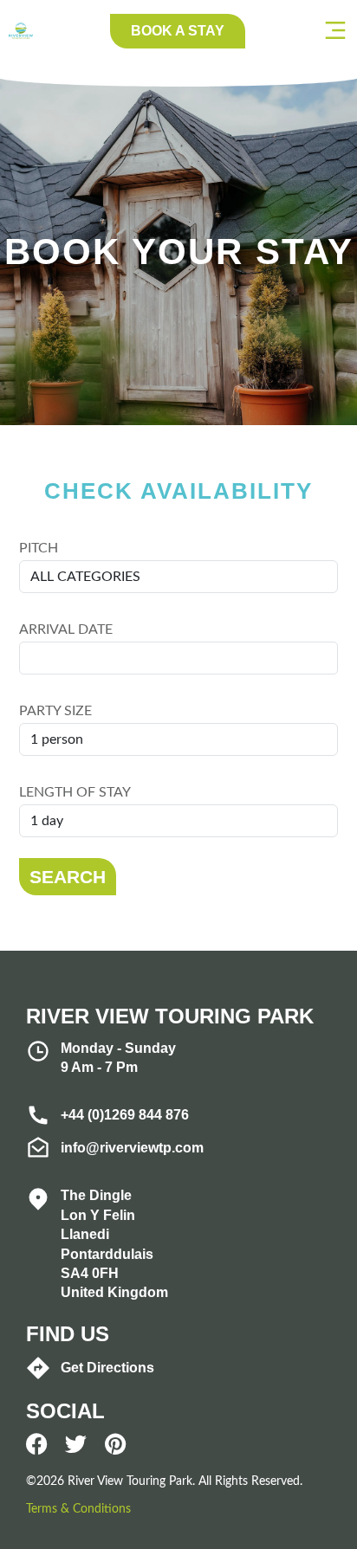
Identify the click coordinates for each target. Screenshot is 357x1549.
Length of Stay (75, 792)
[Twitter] (76, 1444)
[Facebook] (37, 1444)
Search (67, 877)
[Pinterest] (115, 1444)
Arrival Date (66, 629)
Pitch (38, 548)
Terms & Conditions (78, 1509)
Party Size (55, 711)
